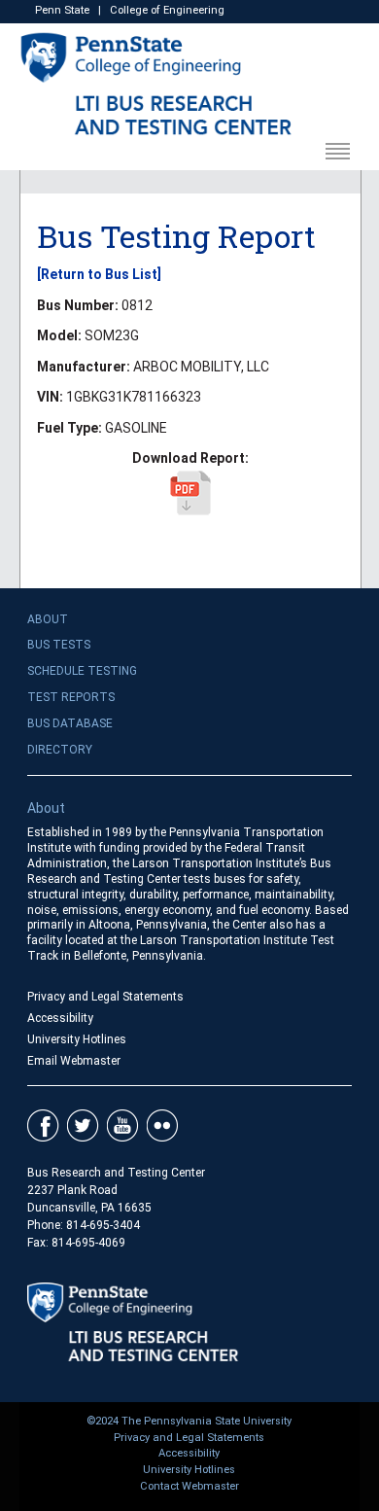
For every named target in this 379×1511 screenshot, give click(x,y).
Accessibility (60, 1018)
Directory (59, 749)
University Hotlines (76, 1039)
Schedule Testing (82, 671)
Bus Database (70, 723)
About (47, 619)
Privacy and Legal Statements (105, 996)
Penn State (62, 10)
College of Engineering (167, 10)
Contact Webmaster (189, 1486)
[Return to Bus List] (99, 274)
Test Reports (71, 697)
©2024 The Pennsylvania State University (189, 1421)
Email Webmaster (74, 1061)
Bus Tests (58, 644)
